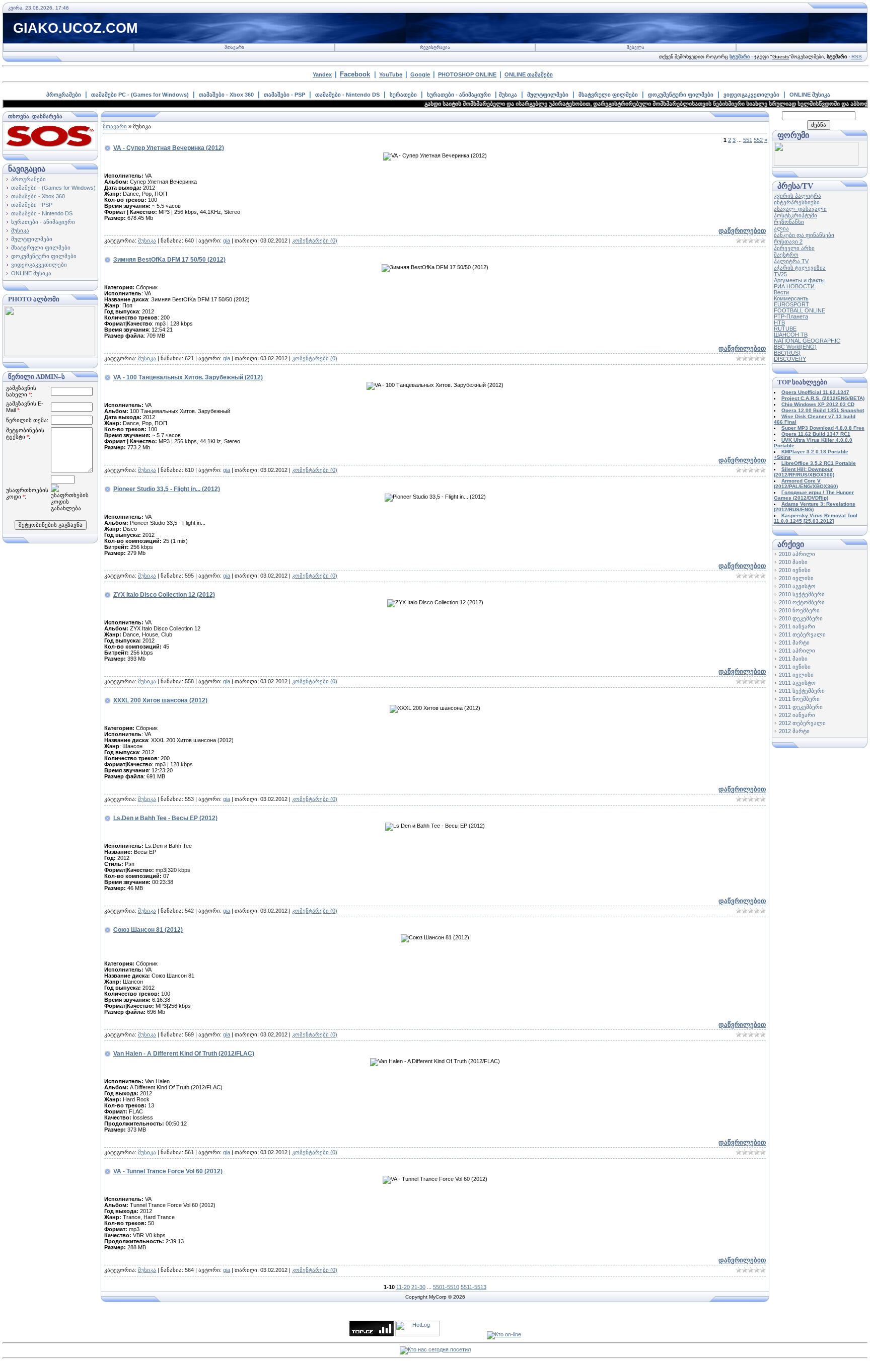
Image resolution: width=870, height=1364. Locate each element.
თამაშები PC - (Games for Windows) (140, 95)
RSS (856, 56)
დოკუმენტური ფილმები (680, 95)
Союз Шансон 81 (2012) (148, 929)
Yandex (322, 74)
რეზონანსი (789, 222)
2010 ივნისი (795, 570)
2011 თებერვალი (802, 634)
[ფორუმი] (816, 164)
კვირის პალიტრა (797, 196)
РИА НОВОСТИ (794, 286)
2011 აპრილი (797, 651)
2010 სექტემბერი (802, 594)
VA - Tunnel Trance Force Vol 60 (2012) (168, 1171)
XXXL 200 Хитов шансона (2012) (160, 700)
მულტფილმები (547, 95)
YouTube (390, 74)
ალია (781, 228)
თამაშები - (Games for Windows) (53, 188)
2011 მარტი (794, 642)
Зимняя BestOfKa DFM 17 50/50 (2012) (169, 259)
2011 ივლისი (796, 675)
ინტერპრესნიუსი (797, 202)
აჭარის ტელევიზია (800, 268)
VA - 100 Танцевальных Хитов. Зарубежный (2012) (188, 377)
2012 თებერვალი (802, 723)
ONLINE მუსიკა (809, 95)
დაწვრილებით (742, 230)
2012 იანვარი (797, 715)
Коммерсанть (791, 298)
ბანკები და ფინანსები (804, 235)
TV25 (780, 274)
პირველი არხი (794, 248)
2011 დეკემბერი (801, 707)
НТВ (779, 322)
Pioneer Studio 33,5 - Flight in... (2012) (166, 489)
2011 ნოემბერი (799, 699)
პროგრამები (63, 95)
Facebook (355, 74)
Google (420, 74)
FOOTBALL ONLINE (799, 310)
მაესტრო (786, 255)
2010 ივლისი (796, 578)
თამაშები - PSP (284, 95)
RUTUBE (785, 329)
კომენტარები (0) (314, 240)
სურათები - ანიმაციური (459, 95)
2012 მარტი (794, 731)
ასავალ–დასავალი (800, 209)
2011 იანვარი (797, 626)
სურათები (403, 95)
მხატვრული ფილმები (608, 95)
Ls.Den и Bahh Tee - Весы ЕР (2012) (165, 818)
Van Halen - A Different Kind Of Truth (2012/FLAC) (183, 1053)
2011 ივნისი (795, 667)
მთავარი (234, 47)
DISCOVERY (790, 359)
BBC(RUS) (787, 353)
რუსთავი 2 (788, 241)
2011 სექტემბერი (802, 691)
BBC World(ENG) (795, 347)
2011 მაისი (793, 659)
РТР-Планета (791, 316)
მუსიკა (508, 95)
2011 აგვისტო (797, 683)
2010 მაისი (793, 562)
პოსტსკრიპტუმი (795, 215)
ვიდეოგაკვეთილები (751, 95)
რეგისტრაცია (435, 47)
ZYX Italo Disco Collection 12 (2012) (164, 594)
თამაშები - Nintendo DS (347, 95)
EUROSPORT (791, 304)
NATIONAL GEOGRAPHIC (807, 341)
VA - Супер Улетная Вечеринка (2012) (168, 147)
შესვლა (635, 47)
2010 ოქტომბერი (802, 602)
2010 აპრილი (797, 554)
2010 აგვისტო (797, 586)
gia (226, 240)
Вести (781, 292)
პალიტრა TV (791, 261)
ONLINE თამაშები (528, 74)
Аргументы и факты (799, 280)
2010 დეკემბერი (801, 618)
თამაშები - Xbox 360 (226, 95)
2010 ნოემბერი (799, 610)
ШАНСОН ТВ (791, 335)
